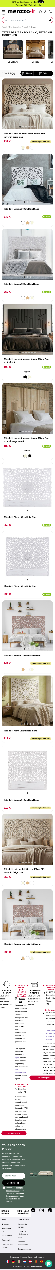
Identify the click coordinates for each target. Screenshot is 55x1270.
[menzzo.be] (35, 1261)
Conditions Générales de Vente (23, 1234)
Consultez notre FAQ (22, 1090)
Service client (7, 1240)
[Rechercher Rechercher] (50, 20)
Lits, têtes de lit (14, 27)
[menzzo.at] (30, 1261)
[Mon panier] (50, 11)
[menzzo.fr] (7, 1261)
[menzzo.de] (13, 1261)
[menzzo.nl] (24, 1261)
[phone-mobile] (41, 12)
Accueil (4, 27)
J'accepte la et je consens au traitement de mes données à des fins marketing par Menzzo (15, 1195)
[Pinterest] (50, 1210)
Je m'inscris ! (13, 1183)
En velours (13, 62)
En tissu (35, 62)
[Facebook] (33, 1210)
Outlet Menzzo (23, 1220)
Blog (4, 1220)
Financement (7, 1236)
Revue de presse (24, 1249)
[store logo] (22, 11)
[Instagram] (41, 1210)
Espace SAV (22, 1000)
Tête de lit (25, 27)
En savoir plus (14, 1133)
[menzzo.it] (19, 1261)
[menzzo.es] (41, 1261)
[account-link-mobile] (46, 12)
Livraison (5, 1224)
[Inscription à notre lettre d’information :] (13, 1176)
